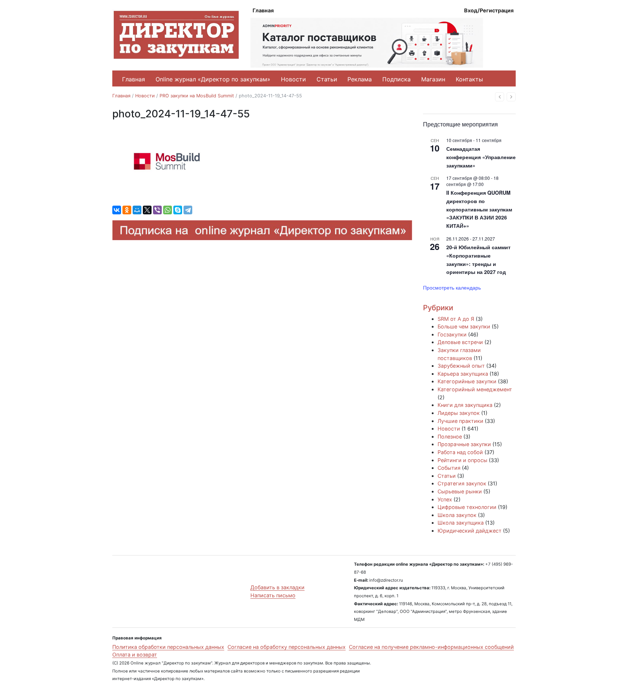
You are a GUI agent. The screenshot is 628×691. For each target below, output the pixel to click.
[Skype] (177, 210)
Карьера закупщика (463, 374)
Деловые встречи (460, 342)
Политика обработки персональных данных (168, 647)
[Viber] (157, 210)
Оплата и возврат (134, 654)
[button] (499, 96)
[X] (147, 210)
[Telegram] (188, 210)
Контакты (469, 79)
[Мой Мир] (137, 210)
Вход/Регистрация (489, 10)
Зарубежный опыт (461, 366)
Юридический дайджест (470, 531)
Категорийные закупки (467, 381)
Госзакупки (452, 334)
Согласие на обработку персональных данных (287, 647)
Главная (263, 10)
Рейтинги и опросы (462, 460)
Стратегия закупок (462, 483)
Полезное (450, 436)
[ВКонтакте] (116, 210)
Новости (293, 79)
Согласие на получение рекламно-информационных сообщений (431, 647)
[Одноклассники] (126, 210)
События (449, 468)
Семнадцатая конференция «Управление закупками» (481, 157)
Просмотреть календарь (452, 287)
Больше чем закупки (464, 326)
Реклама (359, 79)
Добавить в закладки (277, 587)
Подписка (396, 79)
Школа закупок (457, 515)
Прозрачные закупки (464, 444)
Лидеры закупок (459, 413)
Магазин (433, 79)
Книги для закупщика (465, 405)
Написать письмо (272, 595)
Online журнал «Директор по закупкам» (213, 79)
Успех (445, 499)
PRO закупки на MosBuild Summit (197, 95)
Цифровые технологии (467, 507)
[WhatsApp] (167, 210)
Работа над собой (460, 452)
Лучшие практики (460, 421)
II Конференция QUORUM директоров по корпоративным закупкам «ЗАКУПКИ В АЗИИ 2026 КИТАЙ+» (479, 209)
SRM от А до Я (456, 319)
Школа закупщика (461, 523)
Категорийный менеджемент (475, 389)
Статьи (327, 79)
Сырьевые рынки (460, 491)
